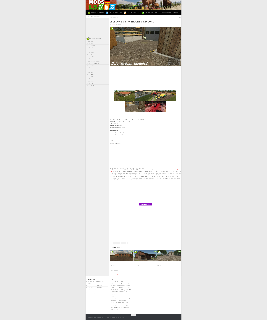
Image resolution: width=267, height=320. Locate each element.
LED (130, 295)
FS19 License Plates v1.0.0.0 (98, 289)
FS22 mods (113, 283)
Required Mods (113, 302)
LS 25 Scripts (90, 83)
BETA (125, 287)
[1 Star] (110, 143)
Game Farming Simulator (116, 293)
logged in (118, 274)
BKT (129, 287)
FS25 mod (113, 307)
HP (130, 293)
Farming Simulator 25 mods (118, 306)
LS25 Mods (128, 305)
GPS (128, 293)
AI (120, 287)
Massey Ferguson (127, 297)
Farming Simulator (127, 289)
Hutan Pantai (123, 243)
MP (124, 298)
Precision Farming (123, 300)
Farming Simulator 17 (115, 291)
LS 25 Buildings (114, 17)
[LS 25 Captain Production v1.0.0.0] (169, 255)
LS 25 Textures (91, 81)
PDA (119, 300)
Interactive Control (117, 295)
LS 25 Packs (90, 72)
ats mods (128, 282)
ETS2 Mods (123, 282)
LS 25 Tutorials (91, 76)
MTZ (126, 298)
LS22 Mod (113, 24)
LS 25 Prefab (90, 67)
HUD (111, 295)
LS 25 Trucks (90, 47)
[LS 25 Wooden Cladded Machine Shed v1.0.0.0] (121, 255)
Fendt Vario (121, 291)
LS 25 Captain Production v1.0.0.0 (165, 263)
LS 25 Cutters (91, 59)
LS (127, 243)
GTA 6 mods (118, 282)
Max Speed (120, 298)
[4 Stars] (112, 143)
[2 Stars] (111, 143)
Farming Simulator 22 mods (121, 283)
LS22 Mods (129, 283)
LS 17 (115, 297)
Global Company (125, 293)
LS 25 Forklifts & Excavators (93, 61)
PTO (128, 300)
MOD (123, 298)
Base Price (122, 287)
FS (124, 291)
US (116, 302)
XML (123, 302)
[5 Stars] (113, 143)
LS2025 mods (119, 309)
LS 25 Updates (91, 79)
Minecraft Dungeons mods (120, 285)
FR (123, 291)
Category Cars (113, 289)
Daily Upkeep (117, 289)
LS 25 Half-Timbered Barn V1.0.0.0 (141, 263)
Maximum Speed (114, 298)
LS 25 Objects (91, 65)
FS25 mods (117, 287)
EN (121, 289)
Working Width (120, 302)
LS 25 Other (90, 70)
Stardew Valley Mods (126, 304)
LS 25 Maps (90, 41)
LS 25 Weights (91, 74)
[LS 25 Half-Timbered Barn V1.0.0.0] (145, 255)
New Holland (115, 300)
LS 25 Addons (91, 85)
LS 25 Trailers (91, 50)
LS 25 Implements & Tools (93, 63)
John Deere (126, 295)
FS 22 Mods (113, 285)
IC (112, 295)
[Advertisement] (145, 78)
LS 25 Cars (90, 54)
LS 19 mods (113, 282)
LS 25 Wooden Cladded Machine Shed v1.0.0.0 (120, 263)
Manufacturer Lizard (120, 297)
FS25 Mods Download (122, 307)
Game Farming (128, 291)
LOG (111, 297)
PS (126, 300)
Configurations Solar (116, 243)
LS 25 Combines (91, 45)
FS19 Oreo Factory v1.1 (97, 285)
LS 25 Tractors (91, 43)
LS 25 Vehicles (91, 56)
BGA (128, 287)
